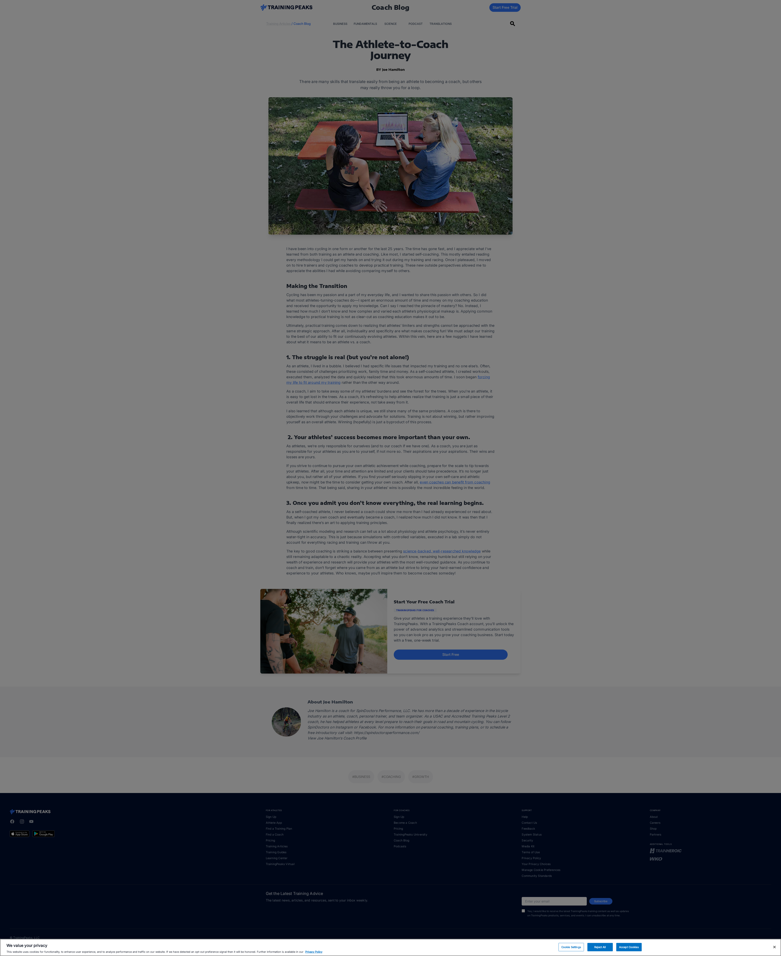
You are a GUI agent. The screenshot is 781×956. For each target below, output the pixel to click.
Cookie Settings (571, 946)
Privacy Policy (313, 951)
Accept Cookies (629, 946)
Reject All (600, 946)
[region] (390, 947)
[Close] (774, 947)
